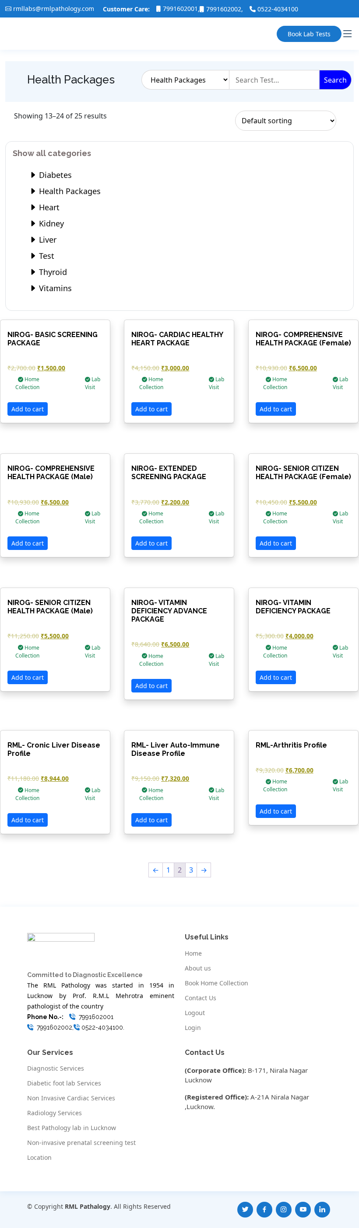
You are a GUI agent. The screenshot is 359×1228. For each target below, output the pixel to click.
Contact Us (200, 998)
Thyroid (52, 272)
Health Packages (69, 191)
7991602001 (180, 9)
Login (193, 1028)
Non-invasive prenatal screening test (81, 1143)
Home (193, 953)
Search (335, 80)
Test (45, 255)
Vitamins (54, 288)
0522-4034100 (277, 9)
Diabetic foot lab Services (64, 1083)
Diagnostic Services (55, 1068)
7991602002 (223, 9)
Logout (195, 1013)
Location (39, 1158)
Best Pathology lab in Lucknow (71, 1128)
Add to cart (27, 409)
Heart (48, 207)
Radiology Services (54, 1113)
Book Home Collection (216, 983)
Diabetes (54, 175)
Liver (46, 239)
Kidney (50, 223)
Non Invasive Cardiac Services (71, 1098)
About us (198, 968)
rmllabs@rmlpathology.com (53, 9)
